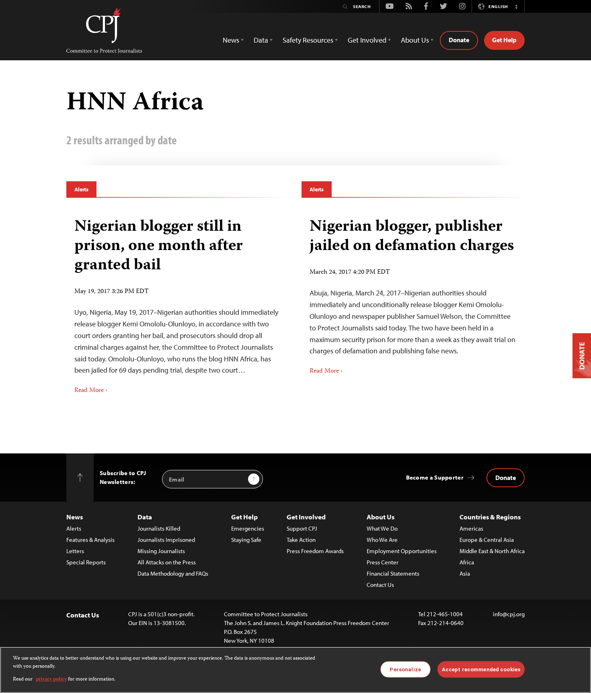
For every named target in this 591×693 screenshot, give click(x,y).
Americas (471, 528)
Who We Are (382, 539)
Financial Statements (393, 573)
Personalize (405, 669)
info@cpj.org (509, 614)
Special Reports (86, 562)
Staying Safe (246, 539)
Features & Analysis (90, 539)
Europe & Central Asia (487, 539)
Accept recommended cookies (481, 669)
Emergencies (247, 528)
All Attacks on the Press (166, 562)
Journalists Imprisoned (166, 539)
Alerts (81, 189)
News (74, 517)
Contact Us (380, 584)
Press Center (382, 562)
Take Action (301, 539)
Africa (467, 562)
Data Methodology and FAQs (172, 573)
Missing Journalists (161, 551)
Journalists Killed (158, 528)
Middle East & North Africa (492, 551)
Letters (75, 551)
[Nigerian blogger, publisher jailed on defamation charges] (413, 294)
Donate (459, 40)
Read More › (90, 390)
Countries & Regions (490, 517)
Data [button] (261, 40)
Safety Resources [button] (308, 40)
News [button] (231, 40)
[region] (295, 670)
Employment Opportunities (402, 551)
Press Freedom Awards (315, 551)
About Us (380, 517)
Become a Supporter (435, 477)
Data (144, 517)
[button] (516, 6)
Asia (465, 573)
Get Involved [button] (367, 40)
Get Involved (306, 517)
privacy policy (51, 679)
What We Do (382, 528)
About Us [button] (415, 40)
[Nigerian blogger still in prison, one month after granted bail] (177, 303)
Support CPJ (302, 528)
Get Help (504, 40)
